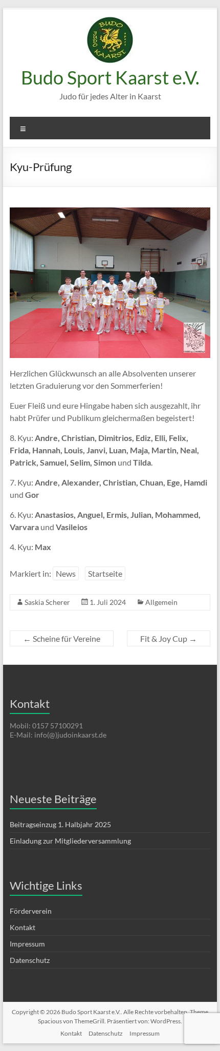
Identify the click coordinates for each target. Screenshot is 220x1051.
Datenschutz (30, 960)
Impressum (27, 943)
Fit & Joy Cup (168, 638)
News (66, 573)
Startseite (105, 573)
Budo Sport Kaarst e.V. (110, 77)
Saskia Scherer (47, 602)
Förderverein (31, 911)
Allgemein (161, 602)
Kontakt (22, 927)
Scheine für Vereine (61, 638)
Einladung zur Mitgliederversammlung (70, 840)
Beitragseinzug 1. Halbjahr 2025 (60, 824)
